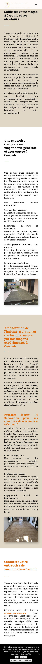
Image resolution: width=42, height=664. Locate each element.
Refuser (23, 657)
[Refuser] (39, 654)
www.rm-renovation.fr (15, 613)
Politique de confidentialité (21, 660)
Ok (17, 657)
